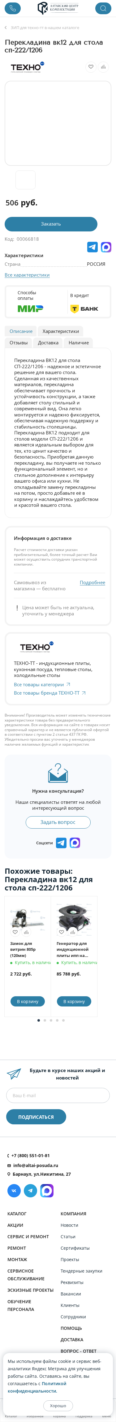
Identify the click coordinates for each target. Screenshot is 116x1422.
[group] (58, 123)
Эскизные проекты (30, 1290)
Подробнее (92, 582)
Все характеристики (27, 275)
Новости (69, 1225)
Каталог (17, 1214)
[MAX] (106, 247)
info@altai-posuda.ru (35, 1165)
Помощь (71, 1328)
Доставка (72, 1339)
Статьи (68, 1236)
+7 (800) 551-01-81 (30, 1155)
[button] (39, 1020)
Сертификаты (75, 1248)
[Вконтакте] (14, 1191)
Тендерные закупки (81, 1271)
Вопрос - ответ (79, 1351)
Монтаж (17, 1259)
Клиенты (70, 1305)
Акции (15, 1225)
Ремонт (16, 1248)
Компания (73, 1214)
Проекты (70, 1259)
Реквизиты (72, 1282)
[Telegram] (30, 1191)
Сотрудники (73, 1317)
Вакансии (71, 1294)
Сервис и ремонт (28, 1236)
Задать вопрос (58, 822)
